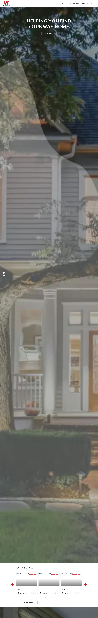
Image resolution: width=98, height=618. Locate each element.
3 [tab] (49, 597)
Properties (64, 3)
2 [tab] (47, 597)
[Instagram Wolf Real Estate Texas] (4, 273)
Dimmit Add (64, 585)
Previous (12, 584)
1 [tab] (45, 597)
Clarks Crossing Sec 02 (44, 585)
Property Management (74, 3)
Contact (89, 3)
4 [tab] (50, 597)
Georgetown (69, 585)
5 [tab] (52, 597)
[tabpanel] (26, 584)
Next (85, 584)
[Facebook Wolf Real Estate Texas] (4, 275)
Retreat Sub (20, 585)
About (84, 3)
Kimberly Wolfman (23, 593)
